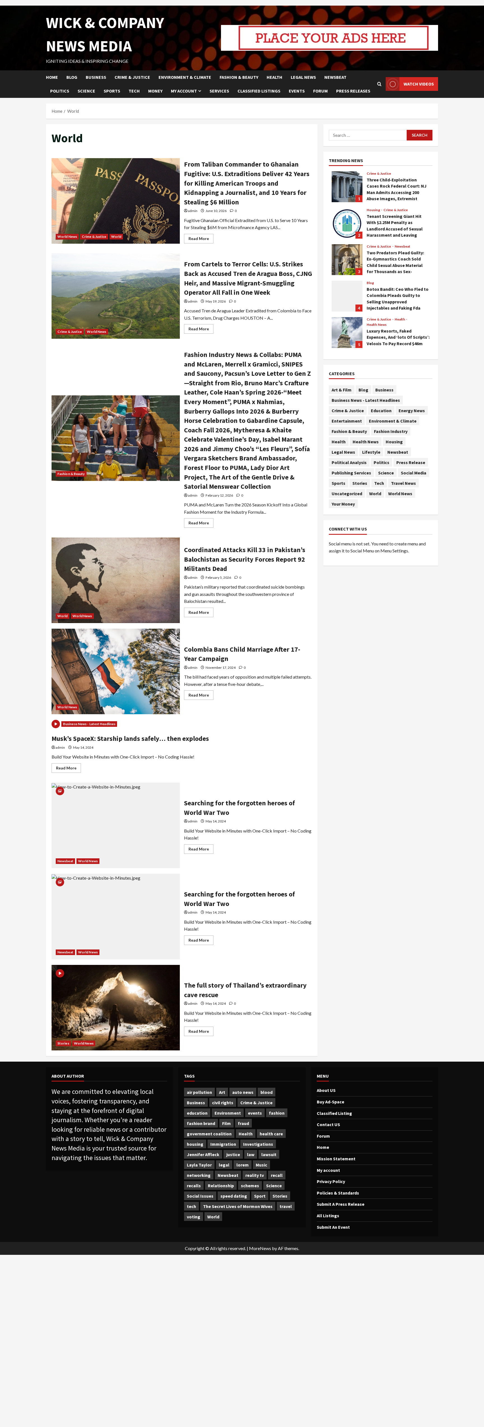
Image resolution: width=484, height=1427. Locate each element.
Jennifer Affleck (203, 1154)
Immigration (223, 1144)
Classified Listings (259, 91)
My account (184, 91)
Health (274, 77)
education (197, 1113)
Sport (260, 1196)
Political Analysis (349, 462)
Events (297, 91)
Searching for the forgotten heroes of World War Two (116, 825)
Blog (71, 77)
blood (266, 1092)
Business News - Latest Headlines (89, 724)
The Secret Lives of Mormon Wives (238, 1206)
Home (52, 77)
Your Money (343, 504)
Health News (377, 324)
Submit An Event (333, 1227)
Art (222, 1092)
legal (224, 1165)
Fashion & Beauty (239, 77)
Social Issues (200, 1196)
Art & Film (342, 390)
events (255, 1113)
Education (381, 410)
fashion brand (201, 1123)
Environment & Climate (185, 77)
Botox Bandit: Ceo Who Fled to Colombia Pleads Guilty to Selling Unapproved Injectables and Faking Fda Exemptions (347, 296)
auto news (242, 1092)
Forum (320, 91)
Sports (112, 91)
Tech (134, 91)
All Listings (328, 1215)
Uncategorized (347, 493)
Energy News (412, 410)
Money (155, 91)
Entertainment (347, 421)
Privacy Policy (331, 1181)
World (116, 236)
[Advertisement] (168, 1341)
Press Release (410, 462)
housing (195, 1144)
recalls (194, 1185)
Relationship (221, 1185)
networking (199, 1175)
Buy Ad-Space (330, 1102)
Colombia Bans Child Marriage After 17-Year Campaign (116, 671)
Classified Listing (334, 1113)
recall (277, 1175)
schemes (250, 1185)
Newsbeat (335, 77)
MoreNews (260, 1248)
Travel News (403, 483)
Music (261, 1165)
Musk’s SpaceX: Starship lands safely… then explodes (130, 738)
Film (226, 1123)
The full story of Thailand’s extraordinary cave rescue (116, 1007)
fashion (277, 1113)
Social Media (413, 473)
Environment (228, 1113)
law (250, 1154)
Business (96, 77)
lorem (242, 1165)
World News (67, 236)
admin (192, 211)
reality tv (254, 1175)
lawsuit (268, 1154)
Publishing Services (351, 473)
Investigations (258, 1144)
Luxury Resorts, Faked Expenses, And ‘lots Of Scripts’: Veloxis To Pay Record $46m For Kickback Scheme (347, 332)
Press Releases (353, 91)
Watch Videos (419, 84)
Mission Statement (336, 1158)
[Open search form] (379, 84)
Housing (374, 210)
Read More (201, 239)
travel (286, 1206)
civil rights (222, 1102)
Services (219, 91)
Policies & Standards (338, 1193)
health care (271, 1133)
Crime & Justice (132, 77)
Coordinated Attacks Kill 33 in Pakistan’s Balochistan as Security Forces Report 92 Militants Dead (116, 580)
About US (326, 1090)
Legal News (303, 77)
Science (86, 91)
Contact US (328, 1124)
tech (191, 1206)
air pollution (199, 1092)
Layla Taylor (199, 1165)
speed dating (233, 1196)
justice (233, 1154)
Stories (63, 1043)
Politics (59, 91)
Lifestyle (371, 452)
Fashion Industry (391, 431)
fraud (243, 1123)
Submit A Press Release (340, 1204)
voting (193, 1216)
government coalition (209, 1133)
